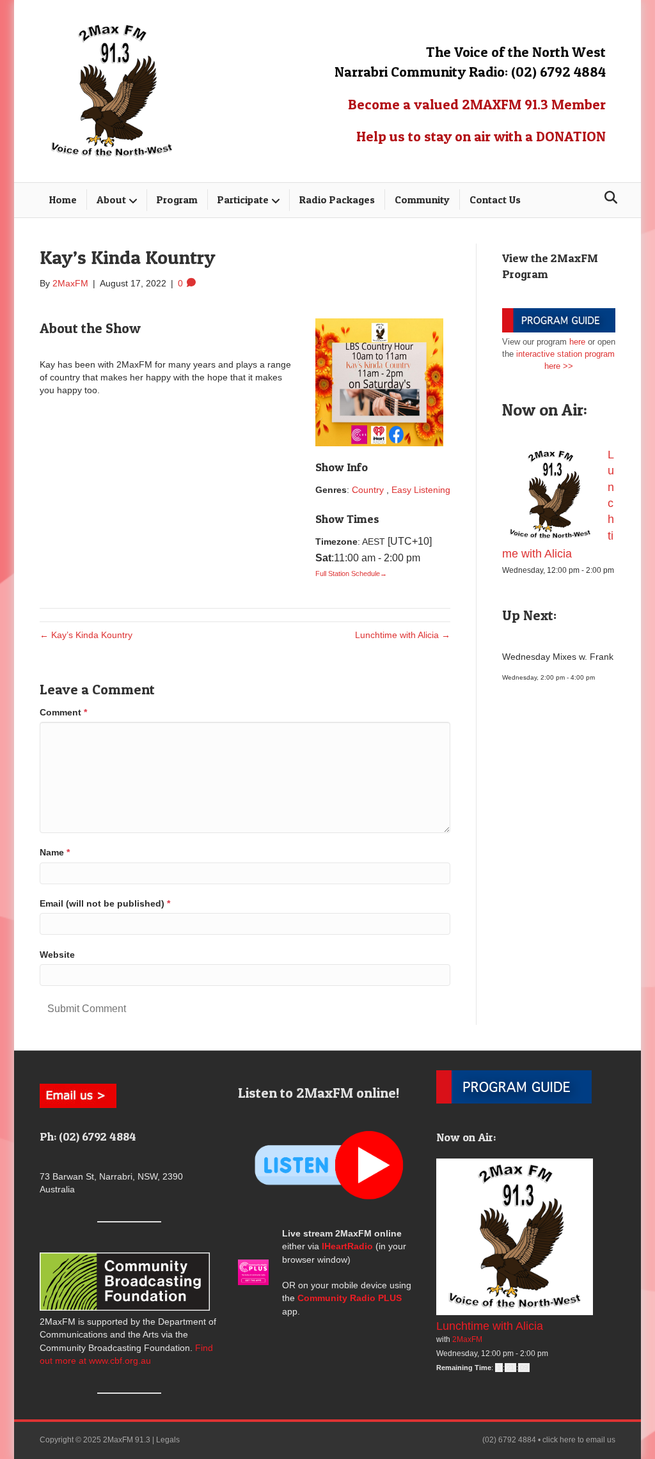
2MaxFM (467, 1339)
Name (55, 852)
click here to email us (578, 1439)
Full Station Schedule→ (351, 573)
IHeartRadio (347, 1246)
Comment (63, 712)
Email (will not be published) (105, 903)
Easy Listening (420, 490)
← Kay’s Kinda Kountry (86, 635)
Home (63, 199)
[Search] (607, 197)
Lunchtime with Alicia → (402, 635)
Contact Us (495, 199)
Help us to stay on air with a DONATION (481, 136)
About (111, 199)
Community (422, 199)
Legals (168, 1439)
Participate (243, 199)
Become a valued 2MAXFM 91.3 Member (477, 104)
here (577, 342)
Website (57, 954)
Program (177, 199)
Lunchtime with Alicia (489, 1326)
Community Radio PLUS (349, 1298)
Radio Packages (337, 199)
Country (368, 490)
